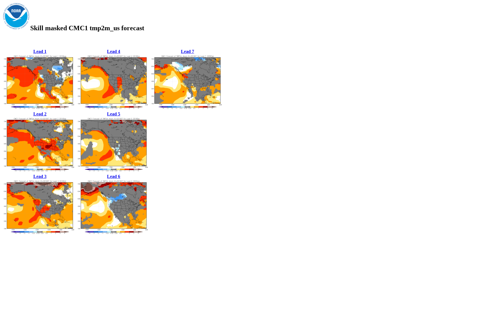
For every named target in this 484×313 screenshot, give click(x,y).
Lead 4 (113, 51)
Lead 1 (39, 51)
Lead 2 (39, 114)
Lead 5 (113, 114)
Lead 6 (113, 176)
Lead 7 (187, 51)
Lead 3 (39, 176)
